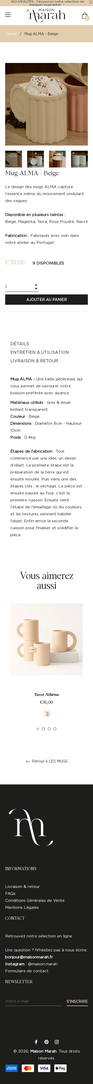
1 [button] (37, 728)
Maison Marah (43, 1051)
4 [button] (54, 728)
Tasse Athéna (46, 694)
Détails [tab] (19, 343)
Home (11, 34)
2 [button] (43, 728)
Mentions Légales (22, 907)
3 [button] (49, 728)
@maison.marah (43, 964)
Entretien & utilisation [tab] (39, 352)
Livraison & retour (22, 886)
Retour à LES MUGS (49, 761)
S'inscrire (77, 1001)
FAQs (10, 893)
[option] (46, 667)
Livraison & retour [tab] (34, 360)
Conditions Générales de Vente (35, 900)
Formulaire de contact (27, 971)
